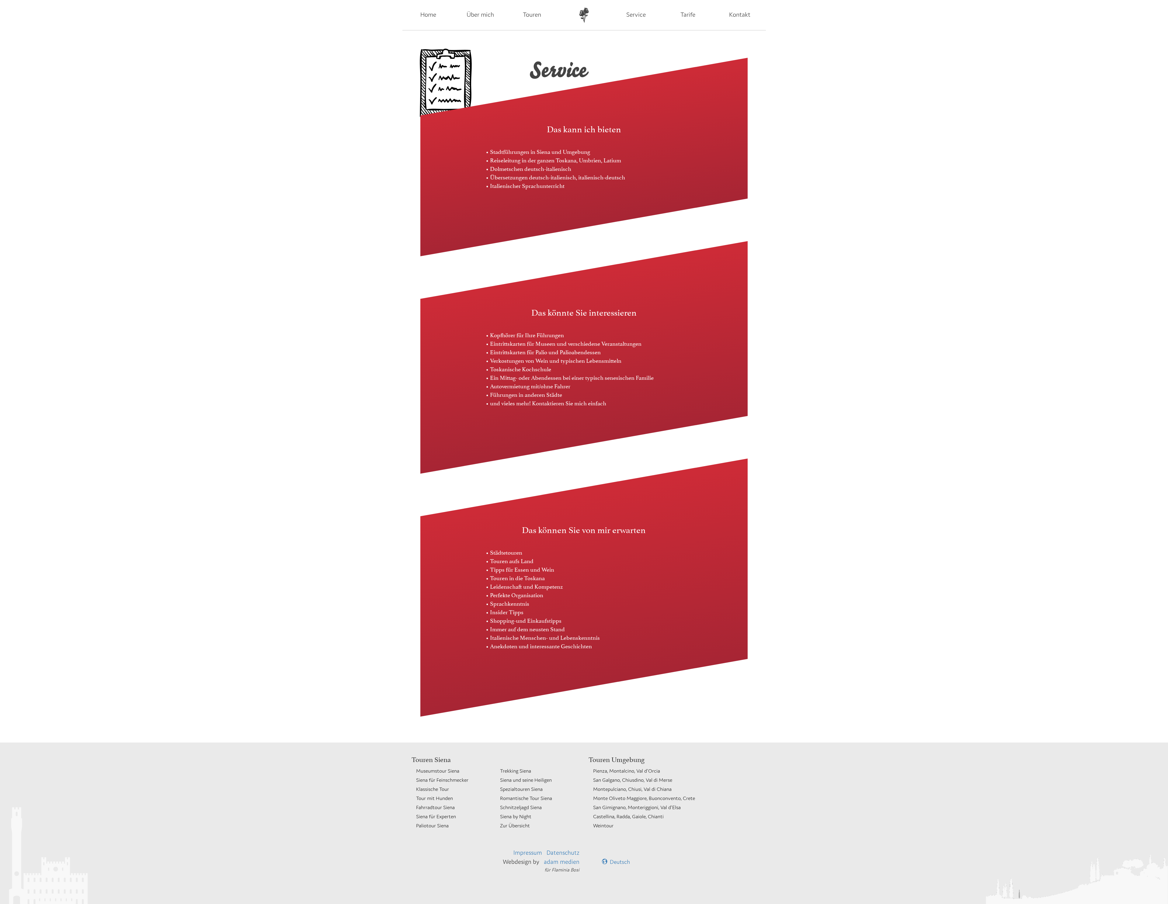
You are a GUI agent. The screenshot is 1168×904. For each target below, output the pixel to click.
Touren (532, 15)
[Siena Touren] (584, 14)
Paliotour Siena (432, 825)
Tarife (687, 15)
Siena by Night (515, 816)
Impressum (527, 852)
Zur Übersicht (515, 825)
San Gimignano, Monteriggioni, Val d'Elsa (637, 807)
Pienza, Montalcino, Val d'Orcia (626, 770)
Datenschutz (563, 852)
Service (636, 15)
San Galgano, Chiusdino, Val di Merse (632, 780)
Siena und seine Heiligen (526, 780)
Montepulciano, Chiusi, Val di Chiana (632, 789)
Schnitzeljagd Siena (521, 807)
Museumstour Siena (437, 770)
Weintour (603, 825)
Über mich (480, 15)
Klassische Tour (432, 789)
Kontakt (739, 15)
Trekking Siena (515, 770)
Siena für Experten (436, 816)
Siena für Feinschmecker (442, 780)
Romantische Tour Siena (526, 798)
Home (428, 15)
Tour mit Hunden (434, 798)
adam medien (561, 861)
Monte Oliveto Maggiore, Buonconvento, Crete (644, 798)
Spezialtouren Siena (521, 789)
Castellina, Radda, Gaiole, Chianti (628, 816)
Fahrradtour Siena (435, 807)
